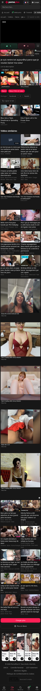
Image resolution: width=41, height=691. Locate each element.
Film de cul (33, 569)
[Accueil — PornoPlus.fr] (12, 2)
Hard (26, 590)
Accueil (6, 12)
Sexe (26, 179)
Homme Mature (34, 590)
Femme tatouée (30, 522)
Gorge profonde (26, 545)
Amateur (23, 156)
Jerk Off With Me (28, 655)
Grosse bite (30, 524)
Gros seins (34, 545)
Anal (22, 229)
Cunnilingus (4, 253)
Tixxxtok (29, 12)
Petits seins (9, 179)
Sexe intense (4, 229)
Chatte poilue (15, 251)
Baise (17, 17)
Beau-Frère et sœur (16, 91)
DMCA (5, 668)
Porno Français (9, 227)
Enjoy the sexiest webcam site (10, 314)
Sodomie (31, 253)
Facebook (12, 96)
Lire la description (7, 67)
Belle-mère (28, 177)
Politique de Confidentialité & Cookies (20, 674)
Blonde (3, 179)
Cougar (35, 177)
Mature (15, 592)
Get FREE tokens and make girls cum (19, 655)
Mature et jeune (5, 522)
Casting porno (33, 229)
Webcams (17, 12)
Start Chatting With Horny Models (11, 357)
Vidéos (10, 17)
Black (22, 275)
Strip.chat (3, 315)
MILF (22, 179)
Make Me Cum (5, 444)
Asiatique (3, 251)
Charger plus (20, 620)
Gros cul (11, 253)
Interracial (32, 275)
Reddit (26, 96)
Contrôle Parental (17, 668)
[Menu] (3, 2)
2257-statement (32, 668)
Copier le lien (9, 101)
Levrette (16, 569)
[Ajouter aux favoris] (38, 46)
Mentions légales (20, 671)
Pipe (15, 179)
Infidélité (7, 154)
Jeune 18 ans (4, 614)
